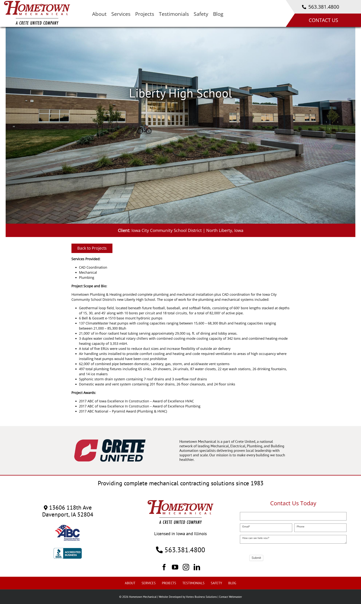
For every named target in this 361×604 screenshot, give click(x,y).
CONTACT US (323, 20)
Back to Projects (92, 248)
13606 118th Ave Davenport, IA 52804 (67, 511)
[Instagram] (186, 567)
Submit (256, 557)
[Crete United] (110, 441)
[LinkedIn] (197, 567)
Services (149, 583)
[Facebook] (164, 567)
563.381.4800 (323, 6)
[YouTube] (175, 567)
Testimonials (193, 583)
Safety (216, 583)
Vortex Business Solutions (201, 597)
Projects (169, 583)
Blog (232, 583)
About (130, 583)
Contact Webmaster (230, 597)
